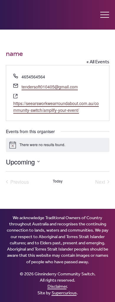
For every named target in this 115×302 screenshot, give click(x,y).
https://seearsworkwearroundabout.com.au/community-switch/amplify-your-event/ (56, 106)
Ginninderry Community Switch (38, 15)
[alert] (57, 145)
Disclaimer (57, 286)
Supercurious (64, 292)
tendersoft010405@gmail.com (50, 87)
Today (58, 181)
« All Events (97, 61)
